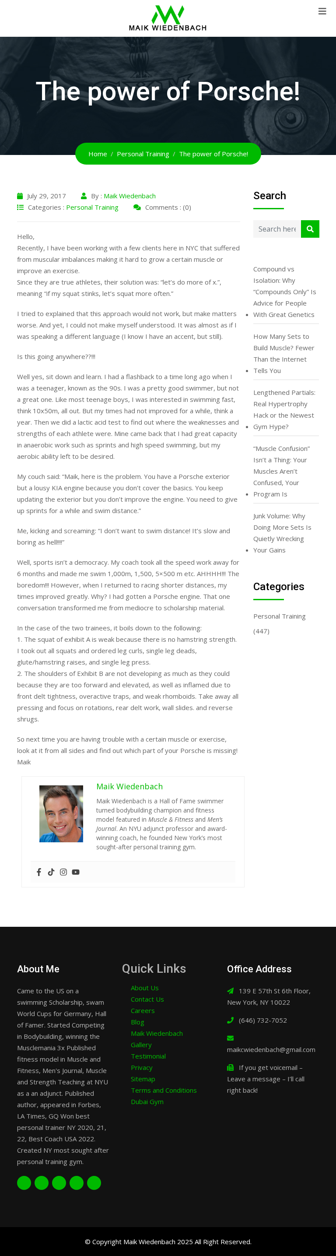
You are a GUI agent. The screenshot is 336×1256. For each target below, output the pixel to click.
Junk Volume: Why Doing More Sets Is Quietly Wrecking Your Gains (282, 532)
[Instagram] (63, 872)
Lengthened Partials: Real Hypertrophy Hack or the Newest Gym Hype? (284, 409)
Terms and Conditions (164, 1090)
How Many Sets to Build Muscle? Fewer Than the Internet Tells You (284, 353)
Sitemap (143, 1078)
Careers (143, 1010)
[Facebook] (39, 872)
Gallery (141, 1044)
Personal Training (92, 207)
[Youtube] (76, 872)
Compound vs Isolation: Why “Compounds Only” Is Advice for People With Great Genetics (284, 291)
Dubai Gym (147, 1101)
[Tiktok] (51, 872)
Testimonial (148, 1056)
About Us (145, 987)
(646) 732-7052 (263, 1020)
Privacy (142, 1067)
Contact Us (147, 999)
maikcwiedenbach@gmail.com (271, 1049)
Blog (137, 1021)
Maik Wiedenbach (130, 195)
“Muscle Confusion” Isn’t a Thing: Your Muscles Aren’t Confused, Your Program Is (281, 471)
